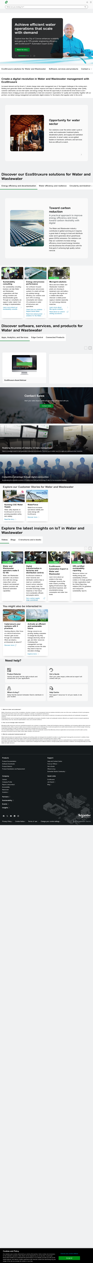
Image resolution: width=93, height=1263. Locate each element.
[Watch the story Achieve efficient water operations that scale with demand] (22, 49)
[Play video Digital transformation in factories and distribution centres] (36, 557)
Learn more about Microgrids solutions (56, 308)
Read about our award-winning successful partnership (57, 313)
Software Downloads (8, 788)
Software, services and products (63, 69)
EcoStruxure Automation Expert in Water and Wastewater (58, 570)
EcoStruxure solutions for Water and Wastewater (23, 69)
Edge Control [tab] (37, 337)
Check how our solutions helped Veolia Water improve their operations (34, 310)
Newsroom (5, 814)
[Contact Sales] (46, 406)
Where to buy (51, 794)
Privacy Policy (54, 754)
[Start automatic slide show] (34, 56)
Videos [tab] (4, 540)
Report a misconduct (8, 809)
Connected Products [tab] (55, 337)
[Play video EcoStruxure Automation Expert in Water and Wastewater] (59, 557)
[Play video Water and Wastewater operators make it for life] (12, 557)
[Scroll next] (91, 69)
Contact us (86, 69)
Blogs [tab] (13, 540)
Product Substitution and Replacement (13, 794)
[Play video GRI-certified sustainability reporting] (82, 557)
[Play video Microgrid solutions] (59, 273)
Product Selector (7, 791)
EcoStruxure (51, 804)
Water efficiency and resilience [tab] (53, 186)
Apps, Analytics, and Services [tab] (14, 337)
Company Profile (7, 807)
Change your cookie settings (69, 1253)
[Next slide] (31, 56)
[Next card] (90, 347)
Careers (4, 804)
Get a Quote (51, 791)
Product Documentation (9, 786)
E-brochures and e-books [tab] (30, 540)
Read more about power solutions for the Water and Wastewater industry (34, 315)
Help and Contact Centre (54, 786)
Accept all (69, 1258)
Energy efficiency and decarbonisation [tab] (18, 186)
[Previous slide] (16, 56)
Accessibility (6, 812)
